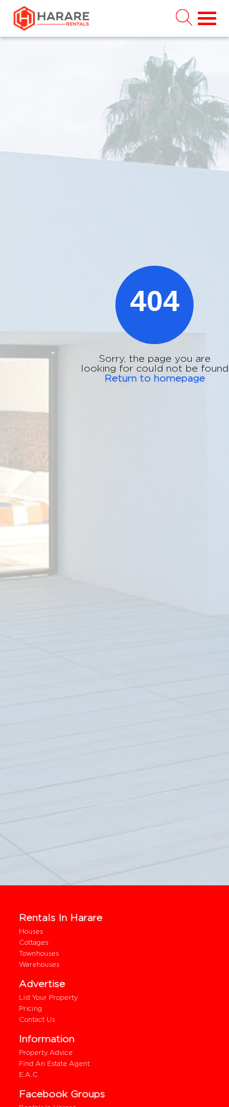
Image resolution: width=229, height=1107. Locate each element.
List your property (48, 997)
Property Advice (46, 1052)
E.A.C (28, 1074)
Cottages (33, 942)
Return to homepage (154, 378)
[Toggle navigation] (204, 18)
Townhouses (39, 953)
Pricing (30, 1008)
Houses (31, 931)
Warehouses (39, 964)
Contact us (37, 1019)
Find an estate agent (54, 1063)
